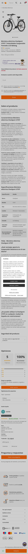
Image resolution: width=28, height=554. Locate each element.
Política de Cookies (14, 292)
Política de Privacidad (10, 295)
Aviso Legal (20, 295)
